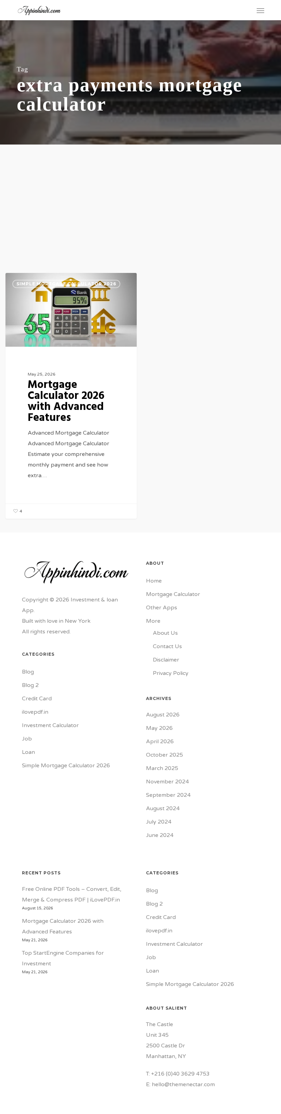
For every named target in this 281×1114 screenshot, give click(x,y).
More (153, 621)
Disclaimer (166, 659)
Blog (28, 671)
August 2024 (163, 808)
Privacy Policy (170, 673)
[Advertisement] (140, 196)
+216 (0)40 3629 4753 (180, 1073)
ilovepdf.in (35, 712)
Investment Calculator (50, 725)
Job (27, 738)
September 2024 (168, 795)
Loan (28, 752)
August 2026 (163, 714)
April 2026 (160, 741)
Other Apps (161, 607)
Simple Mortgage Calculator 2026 (66, 283)
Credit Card (37, 698)
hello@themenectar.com (183, 1084)
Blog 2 (30, 685)
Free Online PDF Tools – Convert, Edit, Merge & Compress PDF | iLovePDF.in (71, 894)
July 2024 (158, 821)
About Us (165, 633)
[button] (260, 10)
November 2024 (167, 781)
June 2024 (159, 835)
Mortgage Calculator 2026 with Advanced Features (62, 926)
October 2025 (164, 754)
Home (154, 580)
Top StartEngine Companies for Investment (63, 958)
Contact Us (167, 646)
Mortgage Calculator (173, 594)
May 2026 (159, 728)
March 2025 (162, 768)
